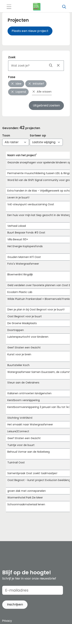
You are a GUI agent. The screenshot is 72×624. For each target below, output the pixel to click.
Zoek (12, 57)
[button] (15, 604)
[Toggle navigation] (8, 7)
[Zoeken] (64, 6)
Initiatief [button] (38, 83)
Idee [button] (18, 83)
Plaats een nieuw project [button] (30, 31)
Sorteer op (38, 135)
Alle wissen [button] (44, 91)
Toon (6, 135)
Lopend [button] (20, 92)
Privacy (7, 621)
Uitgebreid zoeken (46, 105)
